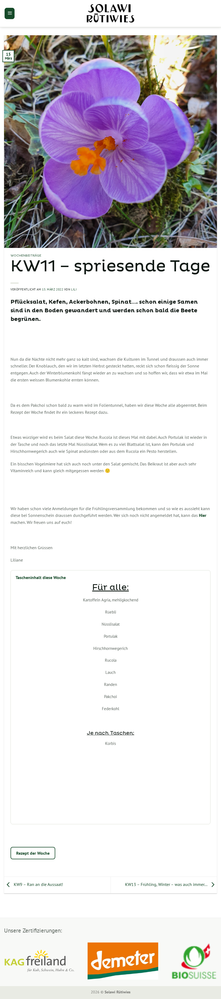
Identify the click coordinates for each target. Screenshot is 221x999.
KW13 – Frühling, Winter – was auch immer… (166, 884)
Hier (203, 515)
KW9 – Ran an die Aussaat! (38, 884)
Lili (74, 289)
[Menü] (10, 13)
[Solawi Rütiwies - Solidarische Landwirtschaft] (110, 13)
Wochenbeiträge (26, 256)
